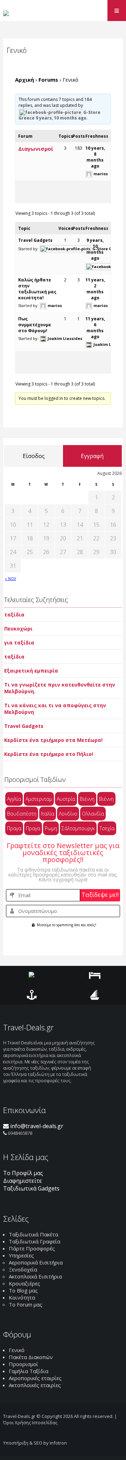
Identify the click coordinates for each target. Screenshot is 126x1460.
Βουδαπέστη (21, 813)
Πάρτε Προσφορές (32, 1248)
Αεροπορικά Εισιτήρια (36, 1262)
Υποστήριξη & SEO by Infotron (35, 1443)
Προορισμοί (23, 1363)
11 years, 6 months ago (95, 328)
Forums (48, 79)
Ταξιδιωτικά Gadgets (31, 1188)
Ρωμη (51, 828)
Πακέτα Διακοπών (31, 1356)
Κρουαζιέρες (24, 1283)
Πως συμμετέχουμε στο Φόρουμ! (34, 325)
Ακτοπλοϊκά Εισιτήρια (35, 1276)
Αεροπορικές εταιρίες (35, 1377)
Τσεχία (106, 828)
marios (100, 173)
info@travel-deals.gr (36, 1126)
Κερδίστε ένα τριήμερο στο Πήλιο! (48, 754)
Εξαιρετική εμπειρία (31, 670)
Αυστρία (66, 799)
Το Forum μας (25, 1304)
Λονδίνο (68, 813)
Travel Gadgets (35, 240)
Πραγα (14, 828)
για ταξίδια (19, 642)
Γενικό (16, 1349)
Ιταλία (47, 813)
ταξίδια (14, 614)
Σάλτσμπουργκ (78, 828)
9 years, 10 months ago (61, 118)
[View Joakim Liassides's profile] (43, 338)
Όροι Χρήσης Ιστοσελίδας (30, 1422)
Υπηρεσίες (21, 1255)
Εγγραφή (92, 456)
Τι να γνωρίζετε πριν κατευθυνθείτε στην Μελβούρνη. (59, 688)
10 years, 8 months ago (95, 157)
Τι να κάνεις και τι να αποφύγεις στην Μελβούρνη (55, 708)
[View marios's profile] (88, 173)
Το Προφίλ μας (23, 1173)
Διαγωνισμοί (35, 148)
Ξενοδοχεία (23, 1269)
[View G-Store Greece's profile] (50, 112)
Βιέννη (87, 799)
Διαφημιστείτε (22, 1181)
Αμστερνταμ (39, 799)
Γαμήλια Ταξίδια (28, 1370)
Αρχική (24, 79)
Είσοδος (34, 456)
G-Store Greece (107, 248)
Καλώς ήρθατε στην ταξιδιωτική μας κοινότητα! (37, 289)
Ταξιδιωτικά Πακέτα (33, 1234)
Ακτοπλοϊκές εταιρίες (35, 1385)
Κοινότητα (22, 1297)
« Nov (10, 578)
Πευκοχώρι (18, 628)
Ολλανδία (93, 813)
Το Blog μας (23, 1290)
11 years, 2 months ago (95, 289)
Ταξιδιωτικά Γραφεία (34, 1241)
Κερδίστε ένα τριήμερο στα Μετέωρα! (53, 740)
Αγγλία (14, 799)
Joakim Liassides (65, 338)
